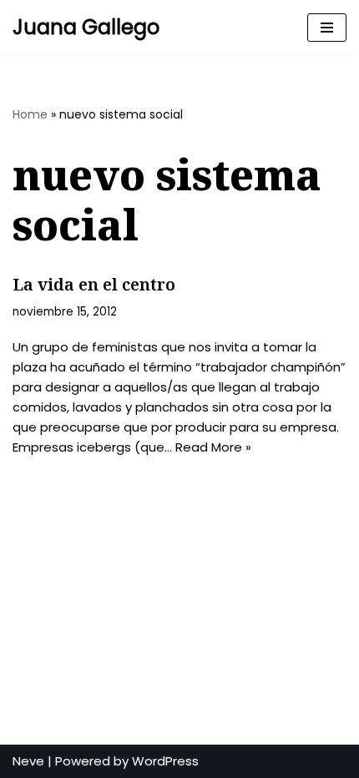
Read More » (213, 447)
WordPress (165, 761)
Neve (28, 761)
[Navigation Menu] (326, 27)
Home (30, 114)
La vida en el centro (94, 284)
